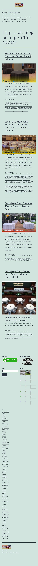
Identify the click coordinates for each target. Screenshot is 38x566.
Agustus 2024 (5, 429)
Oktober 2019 (5, 515)
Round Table (9, 103)
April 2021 (4, 493)
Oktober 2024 (5, 426)
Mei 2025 (4, 415)
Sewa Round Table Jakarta (17, 103)
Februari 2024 (5, 439)
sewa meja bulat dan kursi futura (10, 185)
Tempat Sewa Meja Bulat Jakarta (22, 111)
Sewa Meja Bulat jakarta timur (24, 108)
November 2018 (5, 533)
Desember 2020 (5, 499)
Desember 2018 (5, 531)
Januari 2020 (4, 511)
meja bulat (16, 173)
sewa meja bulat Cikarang (19, 183)
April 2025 (4, 416)
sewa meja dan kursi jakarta (13, 338)
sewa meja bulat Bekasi (18, 182)
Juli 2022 (4, 469)
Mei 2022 (4, 472)
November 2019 (5, 514)
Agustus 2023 (5, 448)
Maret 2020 (4, 507)
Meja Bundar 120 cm (22, 100)
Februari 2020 (5, 509)
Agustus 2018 (5, 538)
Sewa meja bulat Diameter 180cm (17, 186)
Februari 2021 (5, 496)
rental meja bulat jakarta (28, 335)
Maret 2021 (4, 495)
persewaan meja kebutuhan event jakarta (19, 334)
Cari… (3, 368)
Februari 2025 (5, 420)
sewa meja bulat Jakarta (18, 107)
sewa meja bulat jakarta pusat (21, 187)
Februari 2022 (5, 477)
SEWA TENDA (28, 17)
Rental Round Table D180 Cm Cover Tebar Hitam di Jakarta (18, 56)
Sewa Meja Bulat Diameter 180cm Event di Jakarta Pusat (18, 206)
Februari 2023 (5, 458)
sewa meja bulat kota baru (21, 190)
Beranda (4, 17)
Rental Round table (11, 104)
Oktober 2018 (5, 535)
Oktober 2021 (5, 483)
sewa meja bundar (17, 109)
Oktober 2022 (5, 464)
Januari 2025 (4, 421)
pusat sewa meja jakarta (19, 335)
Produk (13, 17)
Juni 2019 (4, 522)
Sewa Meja (13, 19)
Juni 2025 (4, 413)
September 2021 (5, 485)
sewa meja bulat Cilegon (28, 183)
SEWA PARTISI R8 (22, 19)
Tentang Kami (20, 17)
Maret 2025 (4, 418)
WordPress (17, 552)
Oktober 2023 (5, 445)
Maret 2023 (4, 456)
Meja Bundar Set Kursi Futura (20, 176)
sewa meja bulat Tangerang (23, 191)
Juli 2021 (4, 488)
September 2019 (5, 517)
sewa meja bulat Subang (13, 191)
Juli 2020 (4, 504)
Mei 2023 (4, 453)
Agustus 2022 (5, 467)
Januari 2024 (5, 440)
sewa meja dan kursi (29, 176)
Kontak (8, 17)
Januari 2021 (4, 498)
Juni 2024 (4, 432)
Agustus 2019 (5, 519)
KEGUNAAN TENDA (6, 21)
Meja (13, 100)
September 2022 (5, 466)
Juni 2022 (4, 471)
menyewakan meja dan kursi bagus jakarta (15, 333)
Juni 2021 (4, 490)
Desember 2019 (5, 512)
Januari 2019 (4, 530)
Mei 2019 (4, 523)
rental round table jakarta (9, 107)
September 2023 (5, 447)
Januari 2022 (4, 479)
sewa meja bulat (30, 181)
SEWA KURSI (5, 19)
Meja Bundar (16, 100)
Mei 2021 (4, 491)
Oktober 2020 (5, 503)
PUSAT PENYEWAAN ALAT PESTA (11, 12)
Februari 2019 (5, 528)
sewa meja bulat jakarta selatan (12, 108)
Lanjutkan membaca (13, 95)
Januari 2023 (4, 459)
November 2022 (5, 463)
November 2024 (5, 424)
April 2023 (4, 455)
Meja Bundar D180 (10, 102)
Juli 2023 (4, 450)
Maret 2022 (4, 475)
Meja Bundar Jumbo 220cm (19, 102)
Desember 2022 (5, 461)
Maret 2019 (4, 527)
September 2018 (5, 536)
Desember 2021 (5, 480)
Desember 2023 (5, 442)
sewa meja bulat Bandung (9, 182)
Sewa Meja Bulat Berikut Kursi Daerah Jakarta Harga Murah (17, 274)
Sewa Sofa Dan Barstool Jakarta (19, 21)
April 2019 (4, 525)
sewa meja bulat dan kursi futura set (23, 185)
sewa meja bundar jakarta (25, 109)
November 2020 (5, 501)
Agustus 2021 (5, 487)
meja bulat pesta (21, 173)
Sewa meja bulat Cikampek (9, 183)
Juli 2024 (4, 431)
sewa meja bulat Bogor (27, 182)
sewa (26, 181)
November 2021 (5, 482)
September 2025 (5, 412)
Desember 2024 (5, 423)
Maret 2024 (4, 437)
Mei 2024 (4, 434)
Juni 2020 (4, 506)
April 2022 (4, 474)
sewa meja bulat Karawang (11, 190)
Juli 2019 (4, 520)
